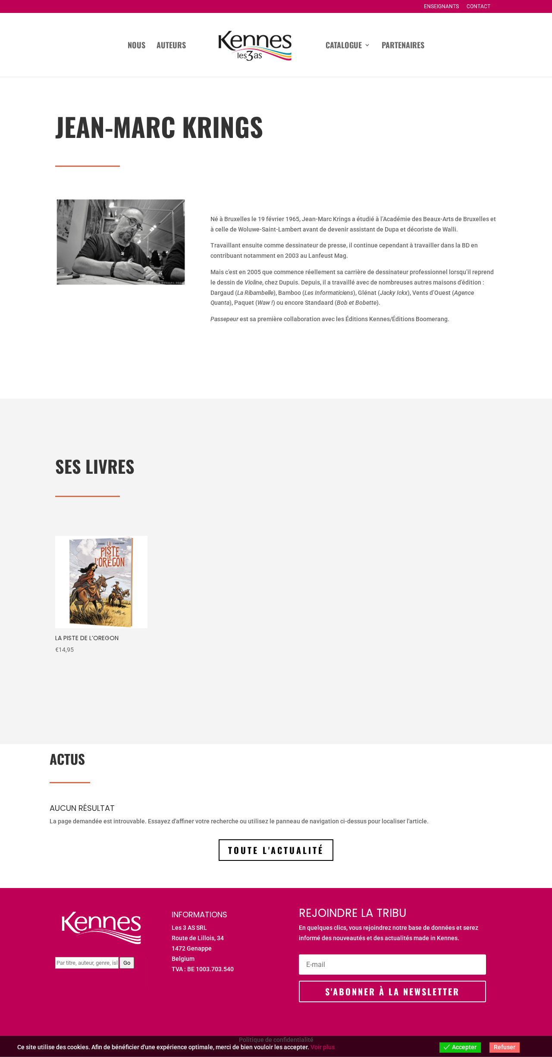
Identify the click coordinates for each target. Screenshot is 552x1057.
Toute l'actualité (276, 850)
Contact (478, 6)
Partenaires (403, 46)
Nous (136, 46)
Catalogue (344, 46)
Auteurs (171, 46)
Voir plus (322, 1047)
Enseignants (441, 6)
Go (126, 963)
